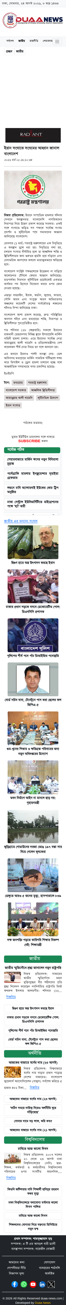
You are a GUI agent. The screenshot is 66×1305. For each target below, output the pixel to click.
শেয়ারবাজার (49, 41)
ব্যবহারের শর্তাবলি (49, 1268)
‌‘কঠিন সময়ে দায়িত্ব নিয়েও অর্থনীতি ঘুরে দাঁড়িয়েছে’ (33, 1110)
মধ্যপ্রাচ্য (18, 383)
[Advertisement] (33, 92)
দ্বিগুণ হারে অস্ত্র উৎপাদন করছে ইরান (33, 563)
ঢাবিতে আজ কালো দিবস (33, 1149)
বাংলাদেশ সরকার (16, 390)
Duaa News (43, 1303)
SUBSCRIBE (29, 441)
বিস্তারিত (11, 997)
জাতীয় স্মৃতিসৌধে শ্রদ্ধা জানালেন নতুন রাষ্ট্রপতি (33, 968)
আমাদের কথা (16, 1262)
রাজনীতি (34, 41)
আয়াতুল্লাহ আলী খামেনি (19, 398)
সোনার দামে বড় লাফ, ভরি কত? (33, 1121)
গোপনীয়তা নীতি (16, 1268)
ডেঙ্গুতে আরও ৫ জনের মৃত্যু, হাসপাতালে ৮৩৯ (33, 896)
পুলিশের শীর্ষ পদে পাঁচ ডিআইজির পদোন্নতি (33, 656)
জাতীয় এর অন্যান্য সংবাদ (21, 521)
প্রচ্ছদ (9, 51)
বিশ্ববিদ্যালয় (35, 1139)
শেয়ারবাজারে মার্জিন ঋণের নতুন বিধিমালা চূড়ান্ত (32, 461)
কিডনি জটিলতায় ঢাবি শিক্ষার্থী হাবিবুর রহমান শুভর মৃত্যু (33, 1191)
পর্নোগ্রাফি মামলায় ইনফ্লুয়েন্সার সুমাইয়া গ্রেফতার (32, 475)
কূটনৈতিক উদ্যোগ (48, 398)
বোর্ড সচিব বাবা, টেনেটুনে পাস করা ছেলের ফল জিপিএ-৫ (33, 1041)
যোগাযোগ (49, 1262)
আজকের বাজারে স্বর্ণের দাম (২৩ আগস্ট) (33, 1062)
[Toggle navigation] (57, 41)
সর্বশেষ (10, 41)
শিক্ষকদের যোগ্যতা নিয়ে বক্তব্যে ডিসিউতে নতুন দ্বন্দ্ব (33, 1227)
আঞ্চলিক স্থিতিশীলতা (43, 390)
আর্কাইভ (49, 1273)
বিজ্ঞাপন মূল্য (16, 1273)
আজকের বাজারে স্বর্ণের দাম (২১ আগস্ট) (33, 1130)
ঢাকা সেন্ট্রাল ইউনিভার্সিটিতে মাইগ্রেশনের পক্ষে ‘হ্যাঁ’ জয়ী (32, 504)
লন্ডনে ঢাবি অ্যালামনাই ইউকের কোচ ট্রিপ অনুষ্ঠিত (32, 490)
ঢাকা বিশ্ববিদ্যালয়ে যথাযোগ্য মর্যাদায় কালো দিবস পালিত (33, 1204)
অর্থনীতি (34, 1053)
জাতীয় (34, 959)
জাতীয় (21, 41)
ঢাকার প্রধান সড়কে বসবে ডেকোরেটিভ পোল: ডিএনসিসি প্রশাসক (33, 1019)
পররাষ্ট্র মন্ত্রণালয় (37, 383)
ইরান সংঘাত (13, 405)
